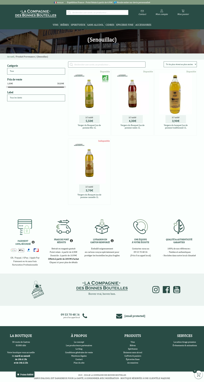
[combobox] (36, 71)
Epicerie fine (124, 24)
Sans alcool (95, 24)
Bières (64, 24)
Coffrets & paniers (132, 355)
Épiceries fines (132, 359)
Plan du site (79, 362)
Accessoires (143, 24)
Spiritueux (78, 24)
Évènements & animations (185, 345)
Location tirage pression (185, 341)
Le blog (79, 348)
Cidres (110, 24)
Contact (79, 359)
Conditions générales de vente (79, 352)
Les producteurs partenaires (79, 345)
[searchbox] (21, 71)
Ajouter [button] (96, 132)
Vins (55, 24)
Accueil (10, 56)
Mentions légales (79, 355)
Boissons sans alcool (132, 352)
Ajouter (89, 202)
